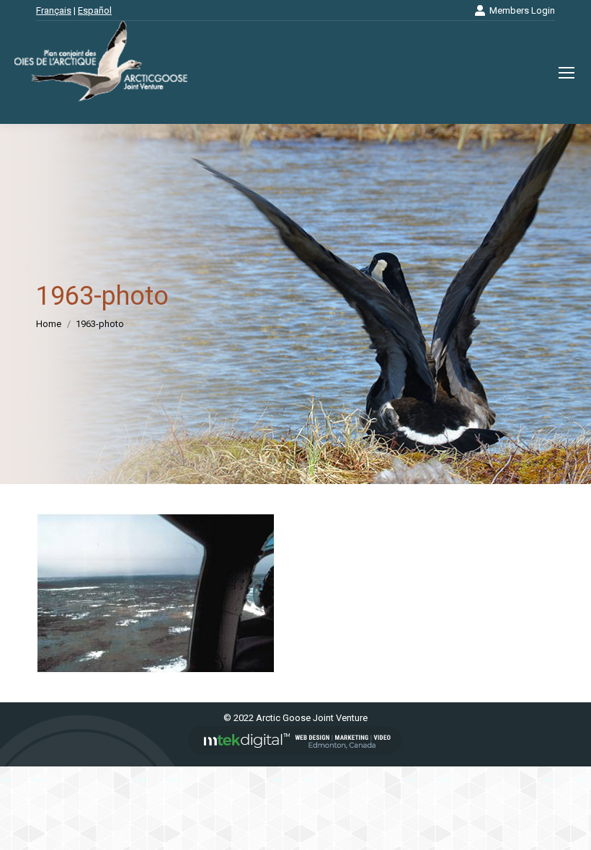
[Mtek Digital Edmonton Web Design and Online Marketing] (295, 751)
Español (95, 10)
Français (53, 10)
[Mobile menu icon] (566, 73)
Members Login (522, 10)
